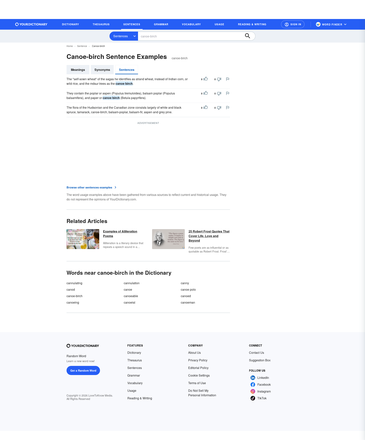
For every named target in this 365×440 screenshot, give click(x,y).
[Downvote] (219, 79)
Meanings (78, 69)
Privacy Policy (197, 360)
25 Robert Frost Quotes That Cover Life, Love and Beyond (209, 236)
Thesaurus (134, 360)
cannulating (74, 283)
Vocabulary (135, 383)
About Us (194, 352)
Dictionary (134, 352)
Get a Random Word (83, 370)
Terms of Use (197, 383)
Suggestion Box (260, 360)
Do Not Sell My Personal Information (202, 392)
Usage (131, 390)
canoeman (188, 302)
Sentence (82, 45)
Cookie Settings (199, 375)
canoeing (73, 302)
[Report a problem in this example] (227, 79)
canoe (128, 289)
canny (185, 283)
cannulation (132, 283)
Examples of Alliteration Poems (120, 233)
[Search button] (249, 36)
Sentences (120, 36)
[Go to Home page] (31, 24)
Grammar (133, 375)
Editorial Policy (198, 368)
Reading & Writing (139, 398)
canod (71, 289)
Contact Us (256, 352)
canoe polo (188, 289)
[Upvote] (205, 79)
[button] (293, 24)
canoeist (129, 302)
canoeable (131, 296)
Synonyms (102, 69)
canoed (186, 296)
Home (70, 45)
